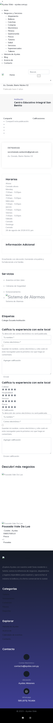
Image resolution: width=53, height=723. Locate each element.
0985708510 (9, 533)
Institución (20, 320)
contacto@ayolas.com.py (26, 666)
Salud (10, 42)
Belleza (11, 19)
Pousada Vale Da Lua (16, 526)
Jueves (9, 207)
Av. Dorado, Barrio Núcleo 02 (16, 85)
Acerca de (8, 60)
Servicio (5, 398)
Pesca (10, 36)
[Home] (11, 74)
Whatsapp (26, 697)
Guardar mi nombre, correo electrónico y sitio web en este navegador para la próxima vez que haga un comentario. (25, 352)
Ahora (8, 183)
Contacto (8, 63)
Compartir (7, 118)
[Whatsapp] (26, 691)
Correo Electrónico (26, 663)
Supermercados (15, 48)
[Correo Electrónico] (26, 657)
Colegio (5, 320)
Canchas (12, 22)
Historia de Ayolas (12, 54)
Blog (6, 57)
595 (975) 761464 (26, 700)
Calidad (5, 386)
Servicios (12, 45)
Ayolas (15, 530)
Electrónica (13, 28)
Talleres (11, 51)
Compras (12, 25)
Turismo (11, 39)
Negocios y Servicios (13, 13)
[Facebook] (23, 718)
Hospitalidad (7, 392)
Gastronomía (13, 33)
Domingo (10, 224)
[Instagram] (30, 718)
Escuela (12, 320)
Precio (4, 404)
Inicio (6, 10)
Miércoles (10, 201)
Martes (9, 195)
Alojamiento (13, 16)
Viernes (9, 212)
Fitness (11, 31)
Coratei (7, 530)
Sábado (9, 218)
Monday (9, 189)
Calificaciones (38, 118)
